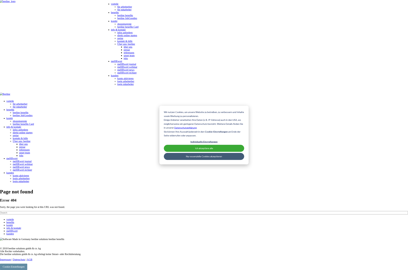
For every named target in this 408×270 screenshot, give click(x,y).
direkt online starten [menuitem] (127, 35)
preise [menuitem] (120, 38)
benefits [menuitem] (115, 12)
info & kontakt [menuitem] (118, 29)
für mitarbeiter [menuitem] (124, 9)
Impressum (5, 259)
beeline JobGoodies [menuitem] (127, 18)
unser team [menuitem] (129, 55)
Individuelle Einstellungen (204, 141)
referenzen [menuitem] (129, 52)
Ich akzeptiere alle (204, 148)
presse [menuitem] (127, 49)
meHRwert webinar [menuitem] (127, 67)
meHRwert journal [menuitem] (126, 64)
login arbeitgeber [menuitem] (125, 81)
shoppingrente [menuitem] (124, 24)
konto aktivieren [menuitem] (125, 78)
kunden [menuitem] (114, 75)
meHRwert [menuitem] (116, 61)
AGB (29, 259)
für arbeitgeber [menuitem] (124, 6)
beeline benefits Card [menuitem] (127, 26)
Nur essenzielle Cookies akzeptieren (204, 156)
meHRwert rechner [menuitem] (127, 72)
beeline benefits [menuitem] (125, 15)
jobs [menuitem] (126, 58)
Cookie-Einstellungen (14, 266)
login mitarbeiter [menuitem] (125, 84)
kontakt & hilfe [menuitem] (124, 41)
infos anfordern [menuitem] (125, 32)
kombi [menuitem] (114, 21)
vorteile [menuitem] (114, 4)
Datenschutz (19, 259)
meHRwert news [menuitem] (125, 69)
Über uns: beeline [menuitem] (126, 44)
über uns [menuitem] (128, 47)
